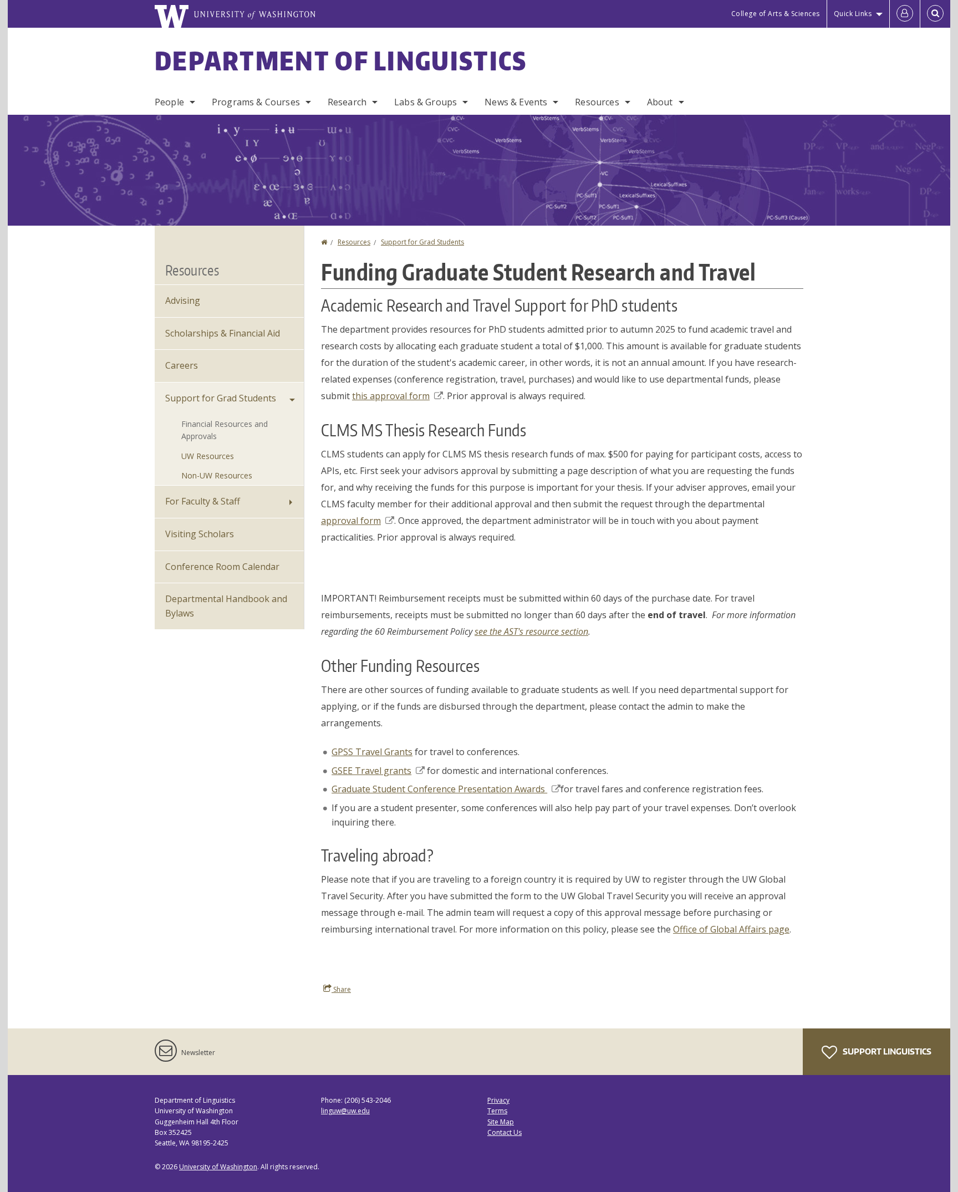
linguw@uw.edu (345, 1110)
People (169, 102)
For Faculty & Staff (202, 501)
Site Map (500, 1122)
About (660, 102)
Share (341, 989)
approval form (351, 521)
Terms (497, 1110)
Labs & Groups (425, 102)
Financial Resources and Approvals (224, 430)
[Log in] (905, 14)
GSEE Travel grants (371, 771)
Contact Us (504, 1132)
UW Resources (207, 456)
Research (347, 102)
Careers (181, 365)
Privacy (498, 1100)
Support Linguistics (886, 1051)
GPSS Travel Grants (372, 752)
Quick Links (853, 13)
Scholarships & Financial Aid (222, 333)
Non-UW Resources (216, 475)
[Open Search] (935, 14)
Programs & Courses (256, 102)
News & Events (516, 102)
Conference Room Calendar (222, 567)
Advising (182, 300)
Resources (597, 102)
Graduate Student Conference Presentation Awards (439, 789)
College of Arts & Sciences (775, 13)
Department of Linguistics (341, 60)
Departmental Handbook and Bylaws (226, 606)
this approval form (391, 396)
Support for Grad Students (422, 242)
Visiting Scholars (199, 534)
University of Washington (218, 1166)
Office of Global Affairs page (731, 929)
